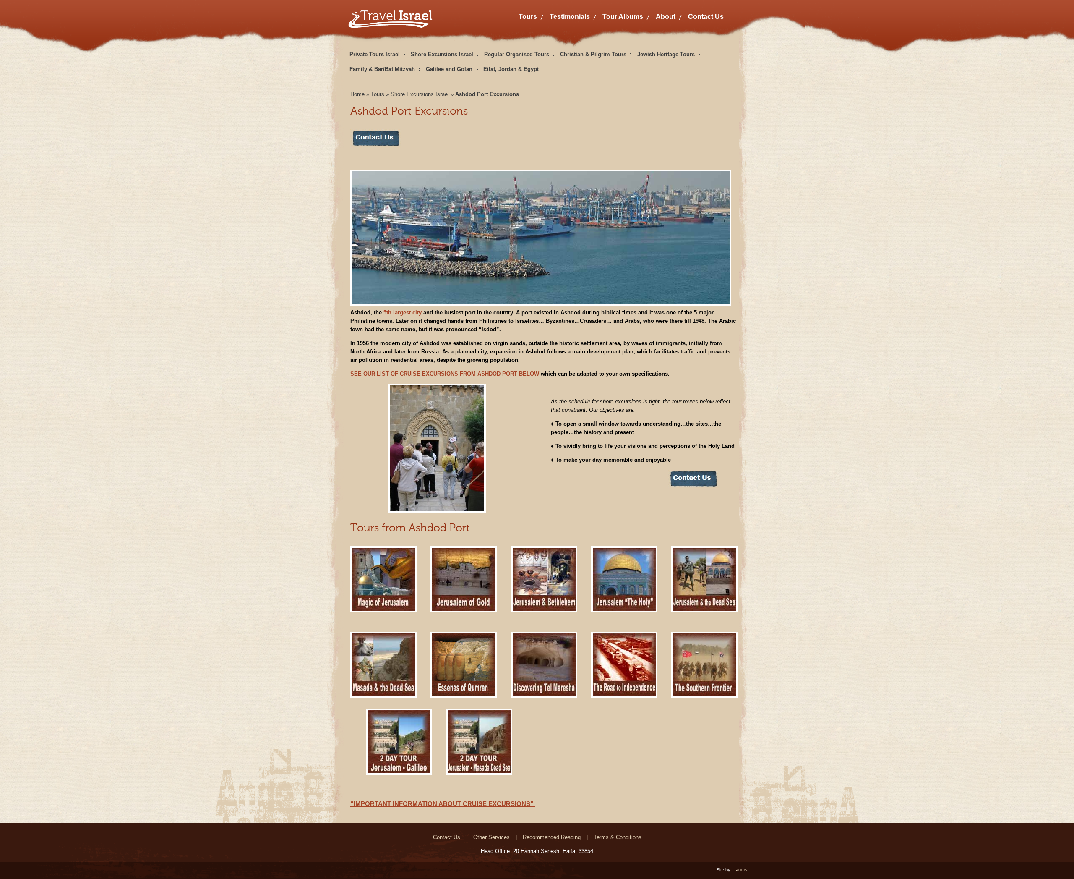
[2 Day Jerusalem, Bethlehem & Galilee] (399, 773)
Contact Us (706, 16)
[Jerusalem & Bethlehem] (544, 610)
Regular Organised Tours (516, 54)
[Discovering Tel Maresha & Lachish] (544, 696)
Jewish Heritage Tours (666, 54)
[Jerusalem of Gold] (463, 610)
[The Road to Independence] (624, 696)
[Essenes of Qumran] (463, 696)
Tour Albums (622, 16)
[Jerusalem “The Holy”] (624, 610)
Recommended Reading (552, 837)
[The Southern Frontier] (704, 696)
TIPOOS (739, 870)
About (665, 16)
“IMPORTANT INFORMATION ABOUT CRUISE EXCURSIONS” (442, 803)
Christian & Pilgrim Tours (593, 54)
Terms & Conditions (617, 837)
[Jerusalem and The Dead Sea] (704, 610)
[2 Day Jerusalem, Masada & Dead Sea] (479, 773)
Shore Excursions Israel (442, 54)
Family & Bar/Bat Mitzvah (382, 69)
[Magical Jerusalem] (383, 610)
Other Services (491, 837)
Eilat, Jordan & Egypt (511, 69)
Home (357, 94)
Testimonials (570, 16)
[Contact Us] (375, 146)
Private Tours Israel (374, 54)
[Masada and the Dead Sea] (383, 696)
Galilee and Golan (449, 69)
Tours (528, 16)
